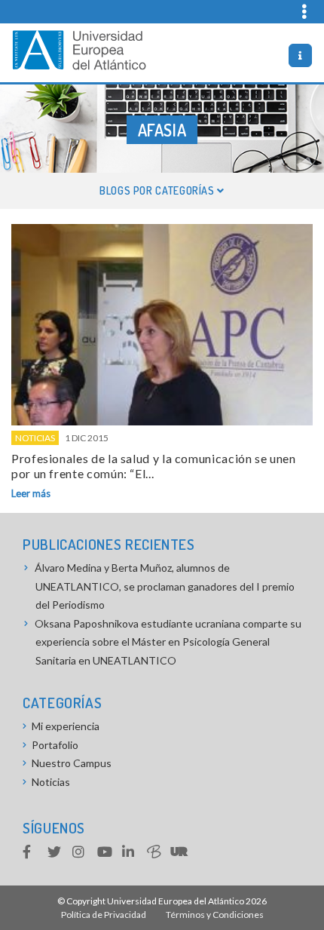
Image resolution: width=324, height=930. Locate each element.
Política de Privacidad (103, 914)
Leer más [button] (30, 493)
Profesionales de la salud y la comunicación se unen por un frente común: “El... (153, 465)
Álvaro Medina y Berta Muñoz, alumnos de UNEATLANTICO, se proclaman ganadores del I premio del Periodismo (165, 586)
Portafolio (55, 744)
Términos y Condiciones (215, 914)
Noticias (35, 438)
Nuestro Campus (72, 763)
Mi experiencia (65, 726)
